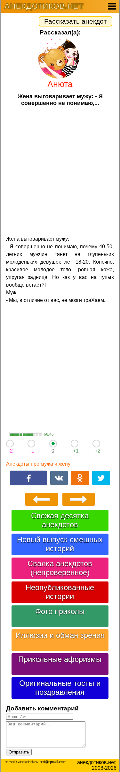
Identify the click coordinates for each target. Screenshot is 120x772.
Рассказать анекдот (75, 21)
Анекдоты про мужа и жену (38, 464)
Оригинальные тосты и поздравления (59, 687)
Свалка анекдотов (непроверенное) (60, 568)
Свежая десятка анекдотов (60, 520)
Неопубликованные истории (60, 592)
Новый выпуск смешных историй (60, 544)
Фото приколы (59, 611)
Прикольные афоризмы (59, 659)
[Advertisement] (60, 170)
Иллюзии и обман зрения (60, 635)
